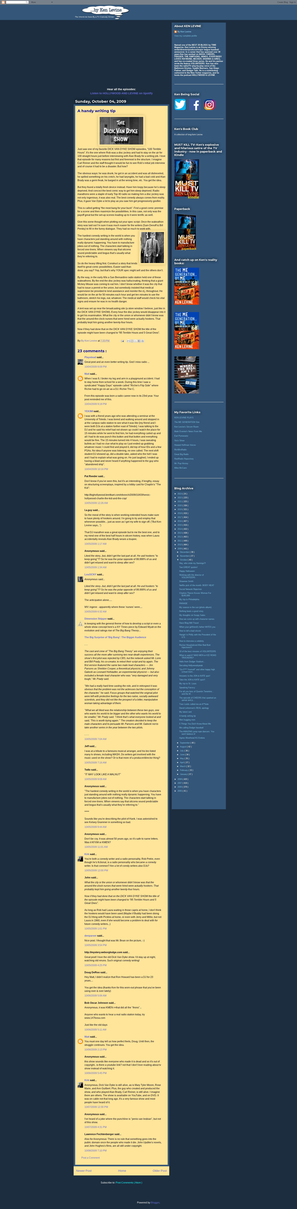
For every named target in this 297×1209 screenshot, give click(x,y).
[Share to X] (135, 341)
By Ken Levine (184, 31)
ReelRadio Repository (184, 459)
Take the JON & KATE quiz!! (192, 680)
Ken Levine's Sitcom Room (186, 427)
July (182, 751)
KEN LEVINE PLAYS (184, 417)
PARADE (183, 603)
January (184, 774)
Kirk (87, 854)
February (184, 770)
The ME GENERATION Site (186, 422)
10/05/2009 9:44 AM (95, 827)
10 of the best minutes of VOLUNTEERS (197, 651)
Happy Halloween (187, 571)
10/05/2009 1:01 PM (95, 928)
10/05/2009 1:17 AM (95, 544)
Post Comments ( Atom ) (129, 1182)
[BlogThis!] (131, 341)
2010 (180, 544)
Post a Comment (90, 1157)
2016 (180, 521)
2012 (180, 537)
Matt (87, 374)
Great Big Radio (181, 454)
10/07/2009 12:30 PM (96, 1107)
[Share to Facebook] (139, 341)
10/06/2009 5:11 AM (95, 1029)
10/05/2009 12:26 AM (96, 503)
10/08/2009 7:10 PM (95, 1150)
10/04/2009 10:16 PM (96, 469)
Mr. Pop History (181, 463)
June (182, 754)
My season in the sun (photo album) (195, 607)
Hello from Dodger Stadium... (192, 661)
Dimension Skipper (96, 618)
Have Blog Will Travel (189, 623)
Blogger (155, 1202)
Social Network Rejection (190, 589)
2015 (180, 525)
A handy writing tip (187, 716)
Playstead (90, 357)
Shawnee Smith (186, 581)
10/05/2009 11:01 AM (96, 847)
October (184, 560)
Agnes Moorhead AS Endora (192, 738)
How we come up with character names (196, 619)
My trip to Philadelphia (189, 599)
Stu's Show (179, 440)
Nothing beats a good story (191, 611)
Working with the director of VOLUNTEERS (191, 576)
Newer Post (84, 1170)
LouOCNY (90, 574)
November (185, 556)
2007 (180, 783)
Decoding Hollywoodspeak (191, 665)
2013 (180, 533)
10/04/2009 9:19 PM (95, 404)
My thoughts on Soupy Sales (192, 615)
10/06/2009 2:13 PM (95, 1049)
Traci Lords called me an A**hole (194, 704)
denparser (90, 935)
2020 (180, 505)
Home (122, 1170)
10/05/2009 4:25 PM (95, 965)
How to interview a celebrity (191, 641)
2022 (180, 497)
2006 (180, 787)
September (185, 743)
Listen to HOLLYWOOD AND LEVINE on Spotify (121, 93)
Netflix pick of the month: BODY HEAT (196, 585)
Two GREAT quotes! (188, 567)
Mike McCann (180, 468)
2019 (180, 509)
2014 (180, 529)
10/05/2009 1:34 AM (95, 567)
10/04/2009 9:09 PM (95, 366)
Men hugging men (187, 720)
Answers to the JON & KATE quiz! (194, 676)
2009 (180, 548)
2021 (180, 501)
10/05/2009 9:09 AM (95, 779)
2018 (180, 513)
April (182, 762)
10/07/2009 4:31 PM (95, 1127)
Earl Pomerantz (181, 436)
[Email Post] (122, 340)
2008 (180, 779)
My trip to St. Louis (187, 683)
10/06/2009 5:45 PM (95, 1073)
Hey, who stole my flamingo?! (192, 563)
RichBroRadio (180, 449)
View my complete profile (185, 36)
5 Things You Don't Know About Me (195, 724)
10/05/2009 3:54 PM (95, 945)
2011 (180, 541)
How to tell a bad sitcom (190, 631)
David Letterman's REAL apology (194, 708)
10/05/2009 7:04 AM (95, 739)
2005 (180, 791)
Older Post (160, 1170)
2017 (180, 517)
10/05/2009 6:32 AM (95, 611)
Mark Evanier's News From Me (188, 431)
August (183, 747)
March (183, 766)
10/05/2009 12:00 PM (96, 870)
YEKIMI (89, 411)
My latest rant (185, 712)
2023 (180, 494)
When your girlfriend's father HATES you (197, 627)
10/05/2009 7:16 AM (95, 762)
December (185, 552)
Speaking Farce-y (187, 687)
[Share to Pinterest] (142, 341)
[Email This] (128, 341)
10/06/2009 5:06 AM (95, 995)
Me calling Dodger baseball (191, 727)
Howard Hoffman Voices (185, 445)
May (182, 758)
